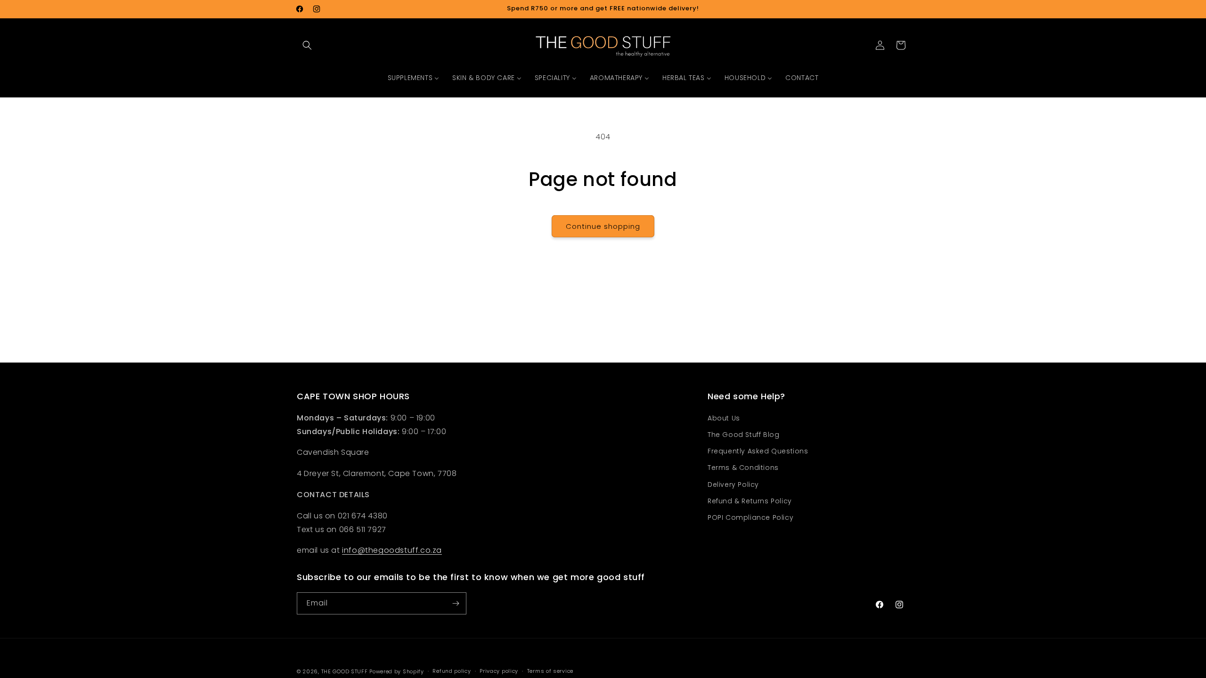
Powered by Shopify (396, 671)
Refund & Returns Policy (750, 501)
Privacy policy (499, 671)
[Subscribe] (455, 603)
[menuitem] (413, 78)
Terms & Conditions (743, 467)
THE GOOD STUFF (344, 671)
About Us (724, 418)
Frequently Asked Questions (758, 451)
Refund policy (451, 671)
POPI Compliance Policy (750, 517)
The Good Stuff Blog (743, 434)
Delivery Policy (733, 484)
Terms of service (550, 671)
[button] (307, 45)
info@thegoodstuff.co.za (392, 550)
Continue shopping (603, 226)
